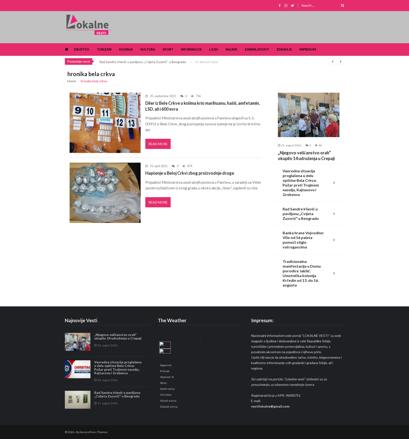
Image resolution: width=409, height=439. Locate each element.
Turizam (104, 49)
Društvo (81, 49)
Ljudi (213, 49)
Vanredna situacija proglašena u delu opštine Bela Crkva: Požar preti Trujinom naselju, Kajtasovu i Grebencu (301, 183)
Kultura (147, 49)
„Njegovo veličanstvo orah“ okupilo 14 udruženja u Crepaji (306, 155)
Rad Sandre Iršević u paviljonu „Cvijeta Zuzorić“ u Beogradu (142, 62)
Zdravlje (284, 49)
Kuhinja (126, 49)
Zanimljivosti (257, 49)
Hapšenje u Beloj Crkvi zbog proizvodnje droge (189, 173)
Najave (231, 49)
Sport (168, 49)
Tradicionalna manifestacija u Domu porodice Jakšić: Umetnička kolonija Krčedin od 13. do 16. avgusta (302, 273)
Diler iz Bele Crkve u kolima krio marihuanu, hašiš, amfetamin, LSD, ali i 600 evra (202, 105)
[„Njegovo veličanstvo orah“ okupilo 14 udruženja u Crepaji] (308, 115)
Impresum (307, 49)
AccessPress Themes (94, 432)
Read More (158, 144)
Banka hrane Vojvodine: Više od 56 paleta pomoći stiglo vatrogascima (303, 239)
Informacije (191, 49)
